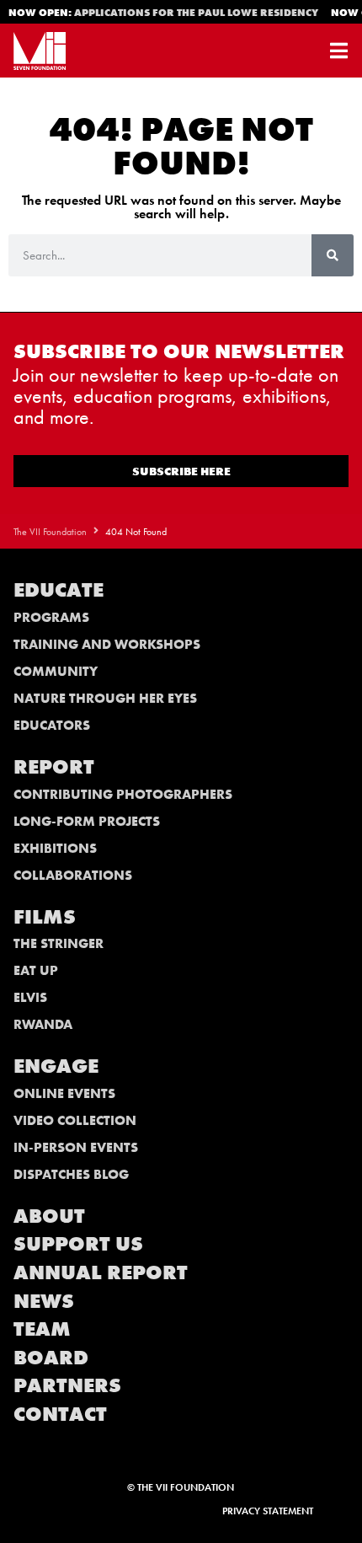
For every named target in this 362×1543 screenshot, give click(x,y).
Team (42, 1328)
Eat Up (35, 970)
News (43, 1301)
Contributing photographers (122, 794)
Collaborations (72, 875)
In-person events (75, 1147)
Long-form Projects (86, 821)
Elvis (30, 997)
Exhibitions (55, 848)
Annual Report (100, 1272)
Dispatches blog (71, 1174)
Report (53, 766)
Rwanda (42, 1024)
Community (55, 671)
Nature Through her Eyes (105, 698)
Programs (51, 617)
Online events (64, 1093)
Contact (60, 1414)
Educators (51, 725)
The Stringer (58, 943)
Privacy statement (267, 1511)
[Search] (332, 255)
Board (50, 1357)
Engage (55, 1066)
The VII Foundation (50, 532)
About (49, 1216)
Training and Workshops (106, 644)
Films (44, 916)
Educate (58, 589)
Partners (67, 1385)
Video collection (74, 1120)
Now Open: (162, 12)
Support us (78, 1243)
